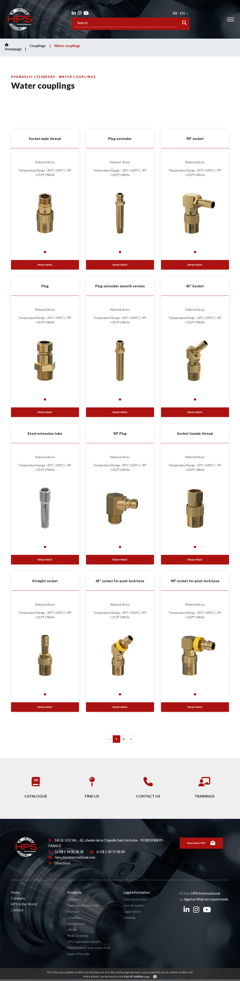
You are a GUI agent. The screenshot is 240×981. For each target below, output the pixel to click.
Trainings (204, 796)
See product (45, 264)
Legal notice (132, 911)
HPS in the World (24, 904)
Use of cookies (134, 905)
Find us (92, 796)
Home (15, 892)
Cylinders (74, 899)
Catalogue (35, 796)
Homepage (13, 49)
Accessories (76, 924)
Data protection (135, 899)
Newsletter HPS (196, 843)
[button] (45, 252)
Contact (17, 910)
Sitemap (129, 917)
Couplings (38, 46)
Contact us (148, 796)
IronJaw (73, 911)
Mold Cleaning (77, 935)
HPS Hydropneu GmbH (83, 942)
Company (18, 898)
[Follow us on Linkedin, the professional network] (74, 13)
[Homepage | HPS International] (20, 19)
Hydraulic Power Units (83, 905)
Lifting (71, 929)
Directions (63, 863)
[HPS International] (26, 849)
